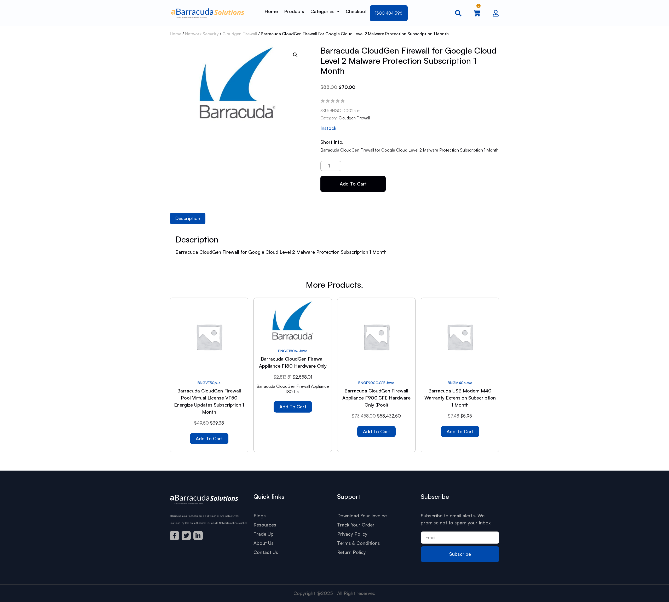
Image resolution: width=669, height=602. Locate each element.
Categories (322, 11)
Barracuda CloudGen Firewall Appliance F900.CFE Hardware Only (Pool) (376, 398)
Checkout (356, 11)
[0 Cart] (477, 13)
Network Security (202, 33)
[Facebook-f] (174, 535)
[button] (295, 55)
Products (294, 11)
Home (271, 11)
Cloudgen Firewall (239, 33)
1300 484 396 (388, 13)
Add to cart (353, 184)
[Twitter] (186, 535)
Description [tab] (187, 218)
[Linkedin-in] (198, 535)
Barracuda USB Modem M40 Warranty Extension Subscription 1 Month (460, 398)
